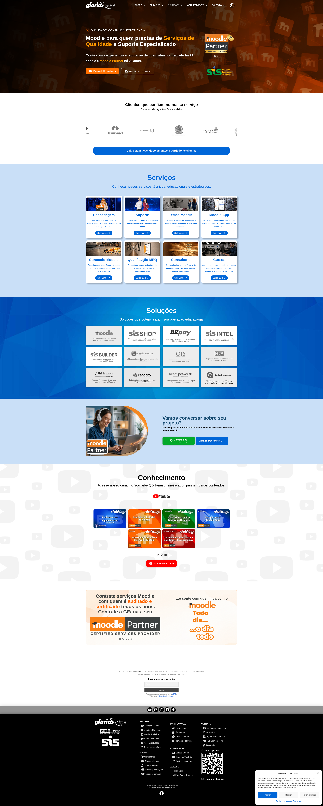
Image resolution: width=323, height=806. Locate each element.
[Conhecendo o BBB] (109, 518)
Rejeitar (288, 795)
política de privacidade (165, 696)
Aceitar (268, 795)
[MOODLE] (144, 538)
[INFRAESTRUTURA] (178, 538)
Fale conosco (297, 801)
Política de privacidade (284, 801)
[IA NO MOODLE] (144, 518)
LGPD (174, 694)
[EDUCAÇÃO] (178, 518)
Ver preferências (309, 795)
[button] (318, 773)
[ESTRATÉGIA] (213, 518)
